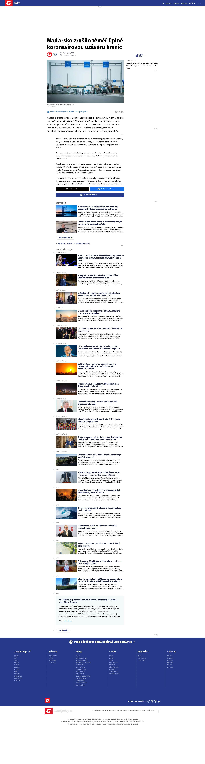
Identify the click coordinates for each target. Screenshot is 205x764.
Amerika (184, 3)
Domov (16, 656)
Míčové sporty (114, 667)
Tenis (111, 660)
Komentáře (52, 660)
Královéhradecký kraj (83, 676)
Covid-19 (17, 680)
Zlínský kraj (80, 674)
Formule (112, 665)
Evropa (168, 3)
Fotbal (111, 658)
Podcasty (52, 662)
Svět (17, 3)
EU (163, 3)
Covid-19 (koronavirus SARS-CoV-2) (78, 243)
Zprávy (169, 656)
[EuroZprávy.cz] (10, 3)
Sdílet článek (141, 55)
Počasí (16, 669)
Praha (78, 656)
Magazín (17, 674)
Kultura (17, 665)
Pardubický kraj (81, 678)
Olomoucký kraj (81, 669)
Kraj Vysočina (80, 685)
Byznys (16, 662)
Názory (53, 651)
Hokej (111, 656)
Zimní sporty (113, 671)
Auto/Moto (142, 658)
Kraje (79, 651)
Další (191, 3)
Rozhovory (53, 656)
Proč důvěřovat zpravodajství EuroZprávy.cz (68, 112)
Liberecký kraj (80, 680)
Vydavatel (119, 710)
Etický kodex (97, 710)
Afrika (176, 3)
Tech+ (140, 656)
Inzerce (126, 710)
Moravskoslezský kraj (83, 662)
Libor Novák (67, 621)
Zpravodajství (22, 651)
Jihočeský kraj (80, 667)
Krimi (15, 671)
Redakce (105, 710)
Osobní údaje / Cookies (138, 710)
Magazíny (143, 651)
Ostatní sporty (114, 674)
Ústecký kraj (80, 665)
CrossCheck (18, 678)
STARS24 (171, 651)
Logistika (17, 667)
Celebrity (170, 658)
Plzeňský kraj (80, 671)
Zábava (169, 665)
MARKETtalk (18, 676)
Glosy (51, 658)
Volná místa (151, 710)
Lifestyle (170, 660)
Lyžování (112, 669)
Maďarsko (61, 243)
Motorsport (113, 662)
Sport (16, 660)
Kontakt (112, 710)
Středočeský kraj (81, 658)
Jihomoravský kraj (82, 660)
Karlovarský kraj (81, 683)
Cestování (141, 660)
